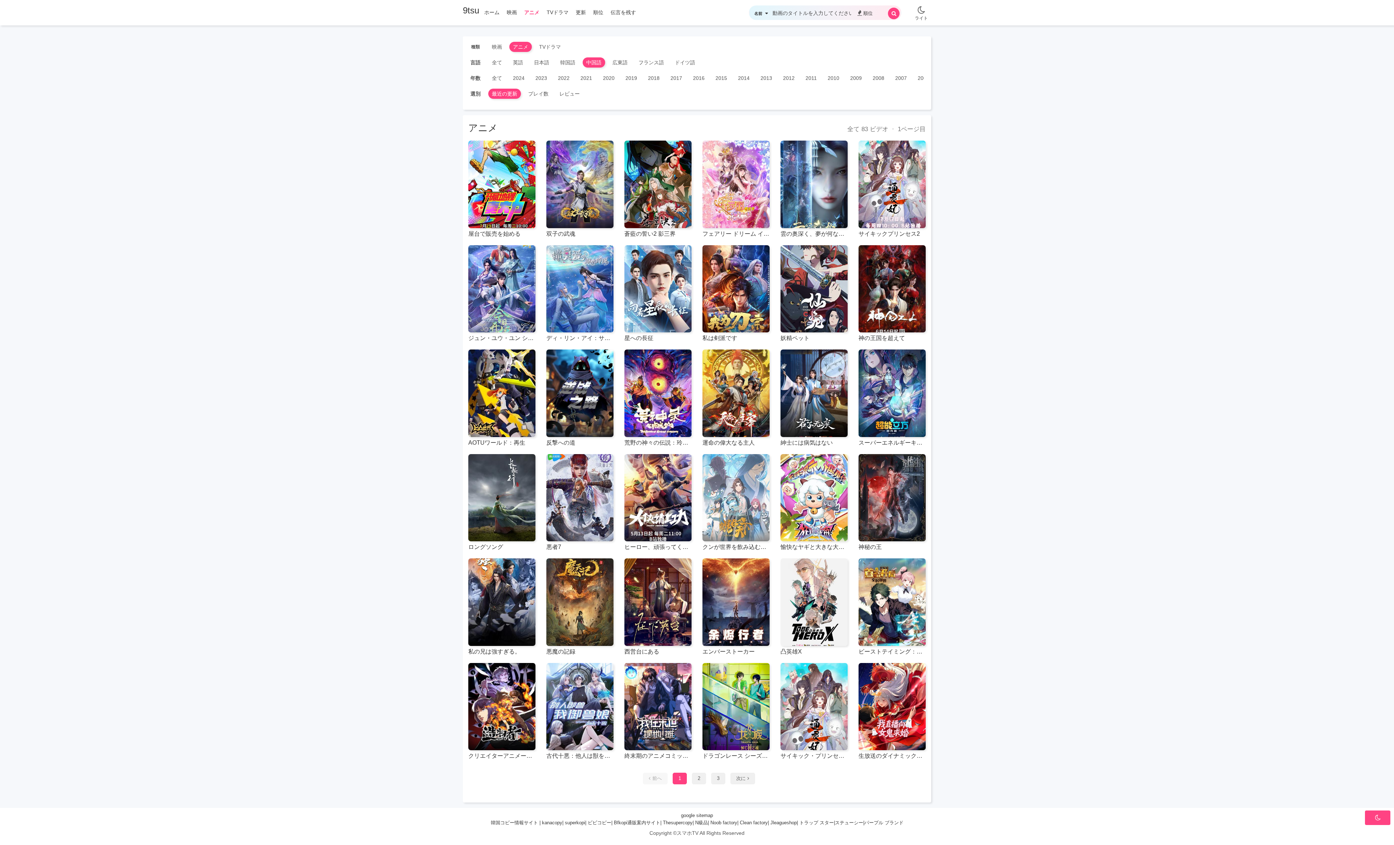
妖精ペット (795, 338)
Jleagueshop (783, 822)
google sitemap (697, 815)
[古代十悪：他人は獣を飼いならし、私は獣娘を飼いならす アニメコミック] (580, 707)
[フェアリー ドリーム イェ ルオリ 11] (736, 184)
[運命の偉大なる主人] (736, 393)
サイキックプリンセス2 (889, 234)
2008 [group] (878, 78)
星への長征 (638, 338)
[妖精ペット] (814, 289)
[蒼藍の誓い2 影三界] (658, 184)
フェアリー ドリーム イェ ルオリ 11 (736, 234)
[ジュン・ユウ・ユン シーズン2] (501, 289)
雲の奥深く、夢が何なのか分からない (814, 234)
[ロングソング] (501, 498)
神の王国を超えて (882, 338)
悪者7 (553, 547)
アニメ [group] (531, 12)
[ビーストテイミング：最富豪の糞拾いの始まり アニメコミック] (892, 602)
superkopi (575, 822)
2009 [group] (856, 78)
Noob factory (723, 822)
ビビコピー (599, 822)
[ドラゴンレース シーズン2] (736, 707)
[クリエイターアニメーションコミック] (501, 707)
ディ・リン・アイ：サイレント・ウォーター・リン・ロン (580, 338)
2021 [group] (586, 78)
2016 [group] (699, 78)
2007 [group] (901, 78)
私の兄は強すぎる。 (494, 651)
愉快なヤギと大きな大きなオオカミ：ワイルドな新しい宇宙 (814, 547)
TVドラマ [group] (557, 12)
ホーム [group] (492, 12)
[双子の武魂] (580, 184)
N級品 (701, 822)
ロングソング (485, 547)
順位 (868, 13)
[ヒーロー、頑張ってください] (658, 498)
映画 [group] (512, 12)
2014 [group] (744, 78)
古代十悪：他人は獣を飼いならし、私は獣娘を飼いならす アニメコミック (580, 756)
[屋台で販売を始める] (501, 184)
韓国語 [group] (567, 62)
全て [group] (497, 62)
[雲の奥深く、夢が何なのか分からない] (814, 184)
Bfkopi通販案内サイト (637, 822)
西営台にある (641, 651)
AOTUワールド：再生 (496, 443)
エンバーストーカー (728, 651)
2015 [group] (721, 78)
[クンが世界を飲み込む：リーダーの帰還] (736, 498)
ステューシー (849, 822)
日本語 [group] (541, 62)
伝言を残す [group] (623, 12)
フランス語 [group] (651, 62)
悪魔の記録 (560, 651)
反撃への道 (560, 443)
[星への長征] (658, 289)
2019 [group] (631, 78)
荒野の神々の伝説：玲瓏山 (658, 443)
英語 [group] (518, 62)
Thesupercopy (678, 822)
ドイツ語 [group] (685, 62)
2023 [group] (541, 78)
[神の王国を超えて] (892, 289)
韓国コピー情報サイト (514, 822)
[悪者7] (580, 498)
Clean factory (754, 822)
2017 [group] (676, 78)
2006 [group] (923, 78)
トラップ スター (816, 822)
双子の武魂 (560, 234)
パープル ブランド (884, 822)
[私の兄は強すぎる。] (501, 602)
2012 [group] (789, 78)
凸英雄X (791, 651)
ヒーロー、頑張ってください (658, 547)
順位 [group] (598, 12)
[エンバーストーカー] (736, 602)
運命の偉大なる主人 (728, 443)
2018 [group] (654, 78)
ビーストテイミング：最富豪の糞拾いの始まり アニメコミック (892, 651)
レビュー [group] (569, 94)
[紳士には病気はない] (814, 393)
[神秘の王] (892, 498)
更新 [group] (581, 12)
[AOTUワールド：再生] (501, 393)
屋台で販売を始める (494, 234)
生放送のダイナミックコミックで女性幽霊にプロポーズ (892, 756)
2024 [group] (519, 78)
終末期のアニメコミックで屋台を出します (658, 756)
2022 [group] (564, 78)
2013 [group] (766, 78)
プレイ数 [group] (538, 94)
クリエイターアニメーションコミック (501, 756)
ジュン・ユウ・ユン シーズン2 (501, 338)
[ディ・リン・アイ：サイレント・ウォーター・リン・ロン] (580, 289)
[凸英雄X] (814, 602)
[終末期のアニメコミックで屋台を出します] (658, 707)
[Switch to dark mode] (921, 7)
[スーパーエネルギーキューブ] (892, 393)
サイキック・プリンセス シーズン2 (814, 756)
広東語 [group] (620, 62)
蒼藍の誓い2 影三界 (650, 234)
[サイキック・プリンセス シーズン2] (814, 707)
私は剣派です (719, 338)
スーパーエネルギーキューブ (892, 443)
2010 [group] (833, 78)
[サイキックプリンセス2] (892, 184)
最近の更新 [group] (504, 94)
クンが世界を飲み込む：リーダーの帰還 (736, 547)
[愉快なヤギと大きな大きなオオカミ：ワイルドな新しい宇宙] (814, 498)
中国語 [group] (594, 62)
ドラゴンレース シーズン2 (736, 756)
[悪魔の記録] (580, 602)
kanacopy (552, 822)
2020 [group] (609, 78)
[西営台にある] (658, 602)
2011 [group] (811, 78)
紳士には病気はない (806, 443)
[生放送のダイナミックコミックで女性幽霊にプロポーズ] (892, 707)
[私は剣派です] (736, 289)
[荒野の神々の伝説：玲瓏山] (658, 393)
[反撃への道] (580, 393)
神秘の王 (870, 547)
